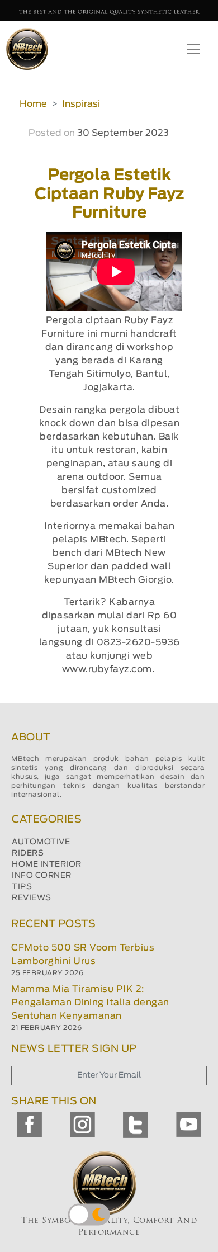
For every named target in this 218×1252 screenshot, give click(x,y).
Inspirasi (81, 104)
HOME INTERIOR (47, 864)
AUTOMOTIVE (41, 842)
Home (33, 104)
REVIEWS (31, 898)
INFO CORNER (42, 876)
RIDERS (28, 853)
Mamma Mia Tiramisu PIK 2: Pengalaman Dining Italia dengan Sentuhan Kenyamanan (90, 1003)
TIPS (22, 887)
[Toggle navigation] (193, 49)
